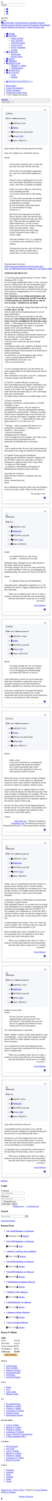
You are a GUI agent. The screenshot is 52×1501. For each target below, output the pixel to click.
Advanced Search (8, 1221)
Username (5, 1191)
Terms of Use (6, 1490)
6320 (21, 540)
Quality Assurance (13, 90)
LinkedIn (9, 1472)
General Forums (21, 23)
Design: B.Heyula (26, 1496)
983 (20, 741)
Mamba (26, 1236)
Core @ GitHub (12, 1425)
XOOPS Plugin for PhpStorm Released (21, 1282)
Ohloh (8, 1479)
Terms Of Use (16, 45)
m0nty (15, 641)
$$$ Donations (12, 1446)
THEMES (12, 61)
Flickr (8, 1474)
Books (8, 1387)
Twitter (9, 1481)
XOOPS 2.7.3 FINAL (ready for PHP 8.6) (21, 1251)
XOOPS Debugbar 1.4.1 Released (19, 1302)
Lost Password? (33, 1206)
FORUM (12, 52)
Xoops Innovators (13, 1373)
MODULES (14, 63)
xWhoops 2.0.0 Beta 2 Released (18, 1312)
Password (5, 1196)
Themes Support (21, 25)
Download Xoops (13, 1404)
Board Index (16, 54)
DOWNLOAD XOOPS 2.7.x (20, 81)
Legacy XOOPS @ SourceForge (19, 1434)
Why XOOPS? (17, 41)
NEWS (11, 59)
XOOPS (11, 36)
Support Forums (12, 1413)
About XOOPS (17, 38)
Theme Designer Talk (35, 27)
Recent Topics (16, 57)
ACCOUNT (14, 72)
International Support (14, 1415)
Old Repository (17, 68)
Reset (14, 1204)
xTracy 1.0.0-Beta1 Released (17, 1322)
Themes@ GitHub (13, 1408)
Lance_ (16, 733)
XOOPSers (10, 1375)
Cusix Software (40, 605)
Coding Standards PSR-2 (16, 1436)
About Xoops (11, 1366)
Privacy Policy (19, 1490)
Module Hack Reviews (17, 27)
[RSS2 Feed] (8, 1492)
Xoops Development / (15, 88)
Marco (15, 128)
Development (34, 25)
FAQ (8, 1389)
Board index (11, 86)
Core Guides (11, 1392)
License (14, 50)
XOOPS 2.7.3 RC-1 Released (17, 1292)
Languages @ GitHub (15, 1411)
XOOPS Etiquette (13, 1377)
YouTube (9, 1477)
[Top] (45, 498)
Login (13, 75)
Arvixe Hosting (41, 1490)
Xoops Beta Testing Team (16, 92)
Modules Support (8, 25)
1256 (21, 136)
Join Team (10, 1449)
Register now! (18, 1206)
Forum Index (9, 23)
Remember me (10, 1201)
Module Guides (12, 1394)
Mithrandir (17, 531)
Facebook (10, 1470)
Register (14, 77)
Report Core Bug (13, 1460)
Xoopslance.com (17, 823)
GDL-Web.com (20, 821)
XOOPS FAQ (14, 70)
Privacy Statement (18, 47)
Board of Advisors (13, 1370)
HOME (11, 34)
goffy (21, 1246)
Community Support (36, 23)
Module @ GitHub (18, 66)
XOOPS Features (18, 43)
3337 (21, 649)
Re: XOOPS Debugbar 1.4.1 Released (20, 1231)
